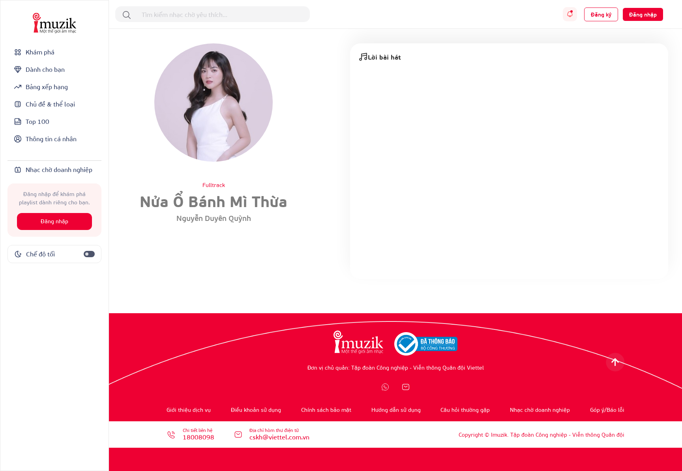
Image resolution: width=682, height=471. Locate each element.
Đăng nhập (54, 221)
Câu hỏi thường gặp (465, 409)
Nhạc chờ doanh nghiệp (540, 409)
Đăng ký (601, 14)
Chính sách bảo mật (326, 409)
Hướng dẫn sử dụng (396, 409)
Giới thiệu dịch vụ (189, 409)
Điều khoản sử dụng (256, 409)
